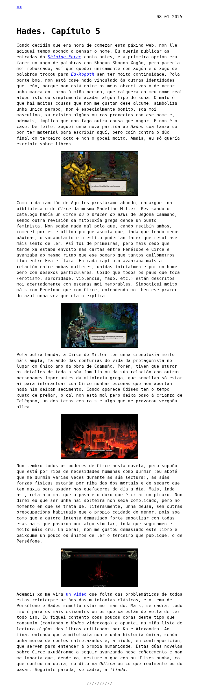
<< (19, 6)
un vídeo (76, 594)
